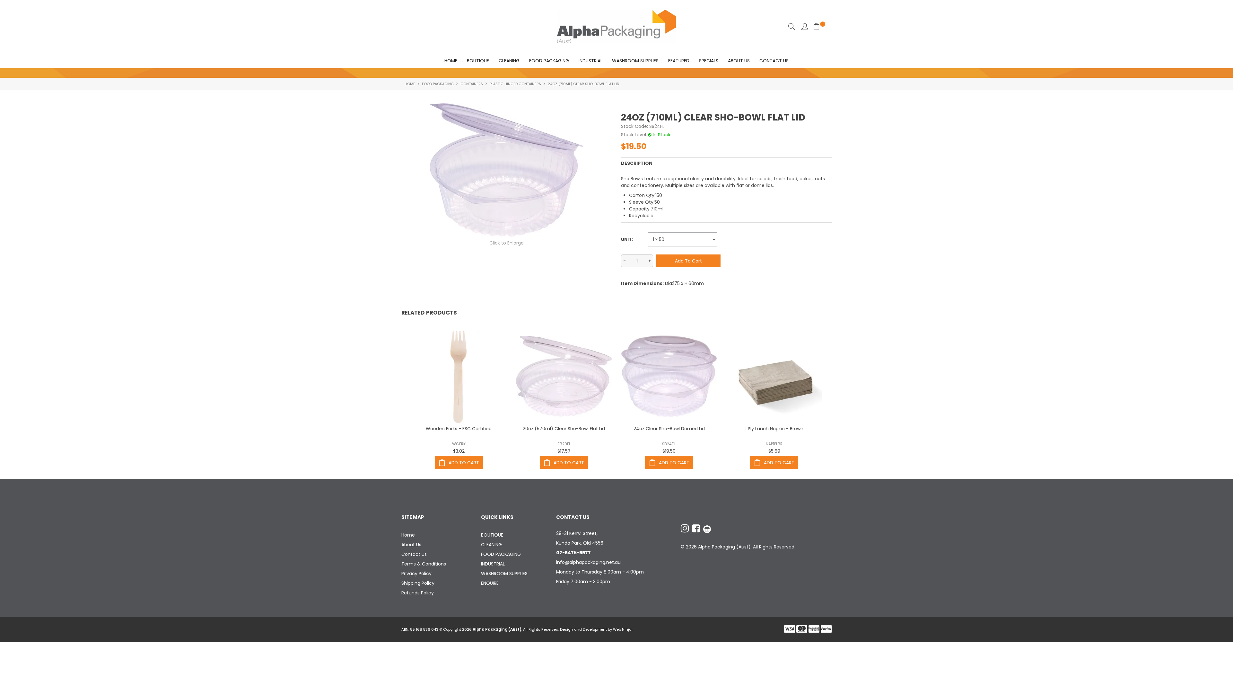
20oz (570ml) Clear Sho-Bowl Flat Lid (564, 428)
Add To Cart (464, 462)
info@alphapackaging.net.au (588, 562)
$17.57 (564, 451)
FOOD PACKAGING (549, 61)
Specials (708, 61)
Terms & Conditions (423, 564)
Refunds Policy (417, 593)
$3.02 (459, 451)
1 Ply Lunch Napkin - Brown (774, 428)
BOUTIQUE (478, 61)
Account (804, 26)
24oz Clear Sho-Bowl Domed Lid (669, 428)
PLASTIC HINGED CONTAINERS (515, 83)
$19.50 (669, 451)
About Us (739, 61)
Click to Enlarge (506, 243)
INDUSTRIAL (590, 61)
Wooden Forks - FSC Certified (459, 428)
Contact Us (774, 61)
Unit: (627, 239)
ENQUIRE (490, 583)
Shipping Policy (417, 583)
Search (791, 26)
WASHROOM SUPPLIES (635, 61)
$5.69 (774, 451)
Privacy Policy (416, 573)
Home (450, 61)
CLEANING (509, 61)
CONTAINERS (471, 83)
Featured (678, 61)
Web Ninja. (622, 629)
